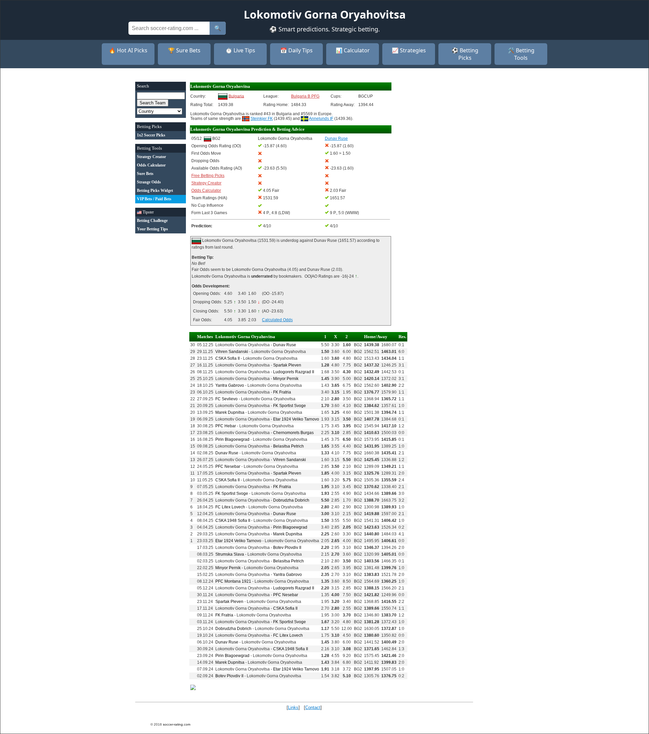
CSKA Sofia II (227, 358)
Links (293, 707)
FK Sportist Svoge (289, 405)
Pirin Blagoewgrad (232, 439)
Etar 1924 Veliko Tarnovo (296, 419)
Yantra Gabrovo (229, 385)
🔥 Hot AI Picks (128, 50)
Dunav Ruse (284, 345)
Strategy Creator (206, 183)
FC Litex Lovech (230, 507)
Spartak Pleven (287, 365)
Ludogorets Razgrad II (293, 372)
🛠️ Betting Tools (521, 54)
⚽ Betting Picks (465, 54)
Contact (312, 707)
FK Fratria (282, 392)
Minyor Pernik (285, 378)
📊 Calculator (353, 50)
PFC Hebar (225, 426)
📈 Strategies (409, 50)
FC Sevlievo (226, 399)
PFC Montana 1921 (233, 581)
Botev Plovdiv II (287, 547)
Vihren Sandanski (231, 351)
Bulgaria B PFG (305, 96)
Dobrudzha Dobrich (291, 500)
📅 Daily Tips (296, 50)
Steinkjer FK (261, 118)
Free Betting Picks (207, 175)
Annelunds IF (321, 118)
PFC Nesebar (227, 466)
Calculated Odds (277, 320)
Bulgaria (236, 96)
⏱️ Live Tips (240, 50)
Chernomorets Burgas (293, 432)
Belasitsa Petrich (288, 446)
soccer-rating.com (176, 724)
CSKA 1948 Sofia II (232, 520)
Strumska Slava (229, 554)
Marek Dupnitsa (229, 412)
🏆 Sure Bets (184, 50)
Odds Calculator (206, 190)
